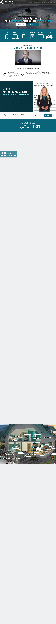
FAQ (48, 2)
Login (54, 2)
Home (29, 2)
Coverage (39, 2)
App (46, 2)
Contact (51, 2)
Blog (44, 2)
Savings (32, 2)
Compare (35, 2)
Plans (42, 2)
